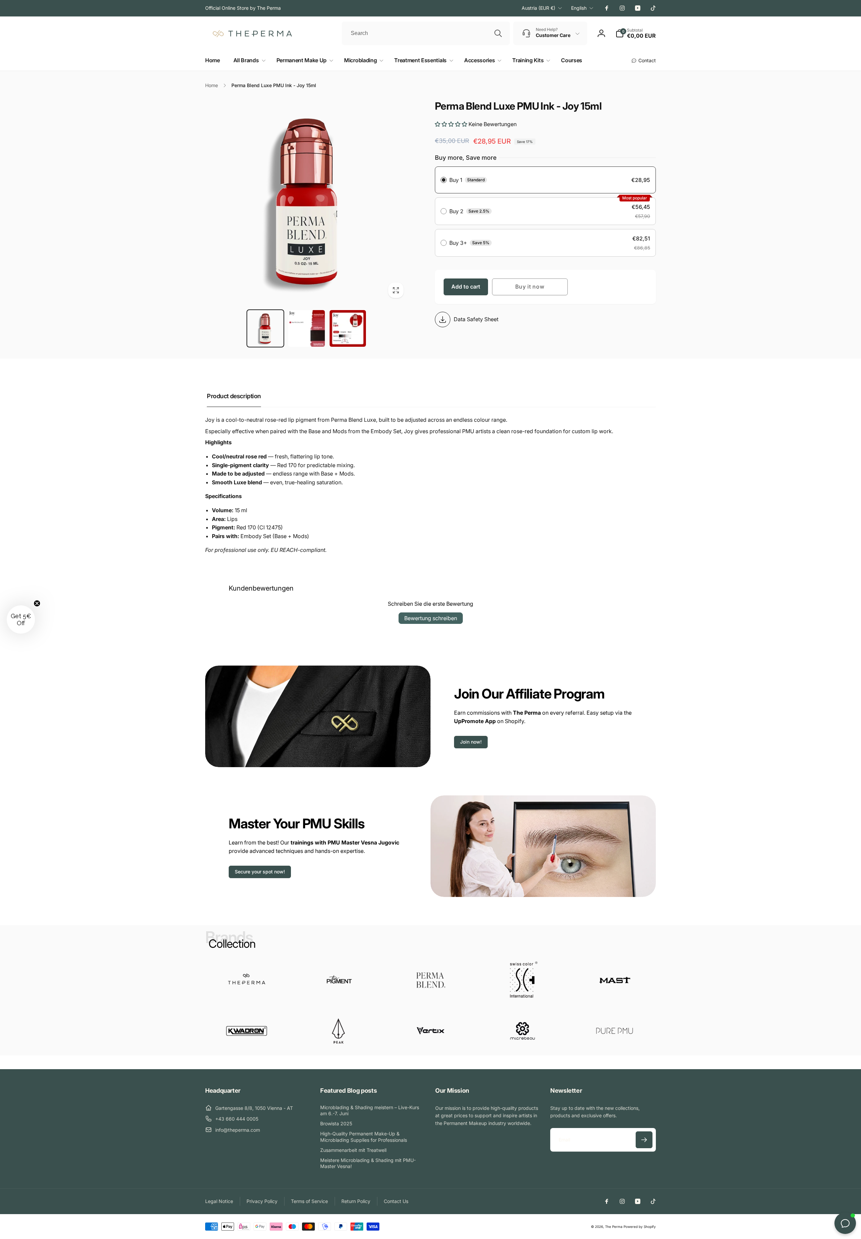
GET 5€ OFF (431, 694)
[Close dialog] (555, 547)
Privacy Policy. (383, 677)
